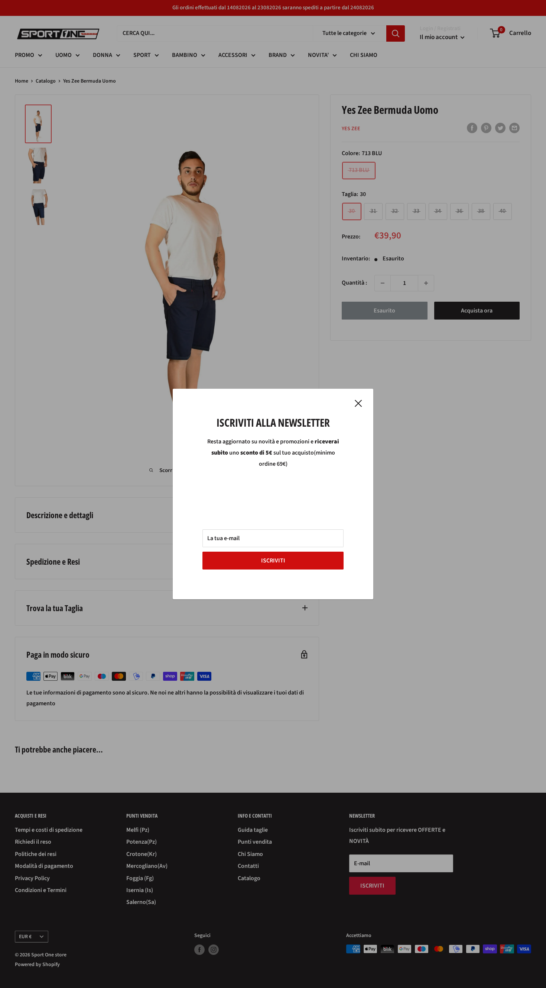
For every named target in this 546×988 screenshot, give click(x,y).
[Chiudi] (358, 403)
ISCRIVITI (273, 560)
